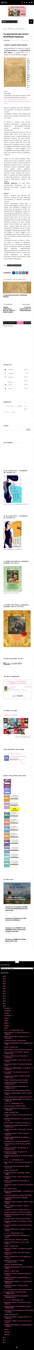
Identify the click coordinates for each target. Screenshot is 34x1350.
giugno (6, 1023)
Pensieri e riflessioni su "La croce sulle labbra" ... (16, 1242)
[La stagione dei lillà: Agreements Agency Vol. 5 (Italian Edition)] (16, 728)
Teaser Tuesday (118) (11, 1246)
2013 (4, 1337)
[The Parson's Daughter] (9, 723)
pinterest (18, 381)
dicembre (7, 1008)
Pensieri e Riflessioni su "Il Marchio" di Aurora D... (16, 1181)
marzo (6, 1329)
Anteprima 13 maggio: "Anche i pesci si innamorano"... (16, 1126)
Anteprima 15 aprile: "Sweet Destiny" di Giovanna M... (17, 1278)
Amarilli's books (11, 715)
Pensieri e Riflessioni (10, 406)
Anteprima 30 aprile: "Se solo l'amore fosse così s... (18, 1225)
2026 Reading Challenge (15, 754)
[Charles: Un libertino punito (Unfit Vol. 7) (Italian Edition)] (9, 734)
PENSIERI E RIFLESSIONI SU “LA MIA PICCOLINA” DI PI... (18, 1156)
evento (26, 406)
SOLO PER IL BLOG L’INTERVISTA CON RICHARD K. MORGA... (18, 1311)
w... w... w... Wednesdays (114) (13, 1030)
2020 (4, 991)
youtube (18, 388)
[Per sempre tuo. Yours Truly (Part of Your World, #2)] (23, 723)
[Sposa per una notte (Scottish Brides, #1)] (19, 733)
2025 (4, 979)
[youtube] (29, 2)
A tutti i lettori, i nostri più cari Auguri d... (17, 1123)
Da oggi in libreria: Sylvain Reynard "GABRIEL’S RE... (15, 1292)
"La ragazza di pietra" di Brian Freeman (17, 1210)
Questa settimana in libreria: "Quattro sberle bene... (16, 1052)
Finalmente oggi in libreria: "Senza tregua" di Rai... (18, 1093)
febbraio (7, 1332)
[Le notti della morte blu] (9, 728)
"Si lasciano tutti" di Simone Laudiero (16, 1239)
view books (23, 763)
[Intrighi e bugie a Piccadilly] (19, 728)
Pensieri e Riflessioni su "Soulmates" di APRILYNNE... (16, 1109)
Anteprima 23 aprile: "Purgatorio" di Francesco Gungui (15, 1152)
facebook (27, 322)
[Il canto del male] (26, 723)
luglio (6, 1020)
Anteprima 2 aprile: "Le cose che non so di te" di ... (17, 1321)
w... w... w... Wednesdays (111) (13, 1233)
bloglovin (18, 369)
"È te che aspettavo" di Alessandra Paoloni (18, 1289)
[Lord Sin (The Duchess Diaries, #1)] (23, 734)
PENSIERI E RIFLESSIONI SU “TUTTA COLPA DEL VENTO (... (18, 1267)
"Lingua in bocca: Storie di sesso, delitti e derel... (17, 1144)
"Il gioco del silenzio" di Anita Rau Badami (17, 1212)
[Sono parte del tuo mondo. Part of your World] (16, 723)
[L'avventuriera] (5, 733)
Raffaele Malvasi (19, 28)
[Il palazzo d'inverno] (5, 728)
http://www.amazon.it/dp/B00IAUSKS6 (16, 99)
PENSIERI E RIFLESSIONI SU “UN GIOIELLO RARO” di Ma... (16, 1138)
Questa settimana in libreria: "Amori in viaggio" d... (16, 1206)
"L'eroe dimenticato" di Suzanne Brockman (18, 1097)
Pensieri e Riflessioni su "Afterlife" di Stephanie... (16, 1056)
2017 (4, 998)
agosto (6, 1018)
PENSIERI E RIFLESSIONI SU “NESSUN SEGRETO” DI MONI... (18, 1325)
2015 (4, 1003)
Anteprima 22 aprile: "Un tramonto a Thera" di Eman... (18, 1221)
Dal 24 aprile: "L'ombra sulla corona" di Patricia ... (16, 1072)
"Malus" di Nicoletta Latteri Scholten (16, 1080)
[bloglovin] (31, 2)
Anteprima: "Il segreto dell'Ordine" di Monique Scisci (16, 1087)
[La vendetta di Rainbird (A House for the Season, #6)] (23, 728)
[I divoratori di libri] (12, 733)
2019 (4, 993)
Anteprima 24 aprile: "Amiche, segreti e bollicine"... (17, 1134)
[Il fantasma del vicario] (12, 728)
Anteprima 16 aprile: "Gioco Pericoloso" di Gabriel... (17, 1177)
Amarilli (11, 756)
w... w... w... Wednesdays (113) (13, 1103)
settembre (8, 1015)
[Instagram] (22, 2)
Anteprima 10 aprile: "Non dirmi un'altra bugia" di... (17, 1253)
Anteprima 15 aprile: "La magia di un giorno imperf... (18, 1249)
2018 (4, 996)
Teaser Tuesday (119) (11, 1170)
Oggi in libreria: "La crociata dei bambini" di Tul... (18, 1163)
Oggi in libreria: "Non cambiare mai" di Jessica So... (16, 1037)
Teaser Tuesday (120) (11, 1112)
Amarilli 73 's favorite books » (23, 737)
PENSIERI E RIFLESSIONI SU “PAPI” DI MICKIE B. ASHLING (18, 1215)
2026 (4, 976)
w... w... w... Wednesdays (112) (13, 1160)
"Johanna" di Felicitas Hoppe (13, 1264)
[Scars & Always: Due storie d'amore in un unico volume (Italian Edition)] (5, 723)
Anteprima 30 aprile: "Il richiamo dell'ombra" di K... (18, 1064)
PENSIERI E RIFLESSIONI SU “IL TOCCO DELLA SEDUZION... (17, 1282)
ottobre (7, 1013)
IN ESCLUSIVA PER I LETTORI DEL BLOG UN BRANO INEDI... (17, 1307)
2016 (4, 1001)
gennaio (7, 1334)
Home (4, 28)
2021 (4, 989)
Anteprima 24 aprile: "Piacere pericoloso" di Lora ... (18, 1115)
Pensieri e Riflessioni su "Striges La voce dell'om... (17, 1229)
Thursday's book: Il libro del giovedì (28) (17, 1218)
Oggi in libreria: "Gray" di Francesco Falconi (18, 1049)
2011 (4, 1342)
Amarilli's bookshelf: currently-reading (17, 682)
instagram (18, 377)
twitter (18, 384)
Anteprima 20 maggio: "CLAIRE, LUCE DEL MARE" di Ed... (17, 1076)
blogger (20, 322)
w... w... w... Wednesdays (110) (13, 1300)
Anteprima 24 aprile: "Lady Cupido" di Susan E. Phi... (18, 1130)
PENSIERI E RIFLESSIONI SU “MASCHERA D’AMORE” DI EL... (16, 1296)
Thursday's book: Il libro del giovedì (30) (17, 1090)
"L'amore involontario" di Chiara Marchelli (17, 1195)
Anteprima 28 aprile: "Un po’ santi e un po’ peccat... (17, 1060)
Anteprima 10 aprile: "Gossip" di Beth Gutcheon (16, 1286)
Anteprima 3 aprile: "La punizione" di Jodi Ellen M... (17, 1303)
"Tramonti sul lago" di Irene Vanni (15, 1040)
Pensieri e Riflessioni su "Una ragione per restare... (17, 1257)
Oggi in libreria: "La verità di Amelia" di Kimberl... (16, 1033)
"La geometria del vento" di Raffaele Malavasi (15, 296)
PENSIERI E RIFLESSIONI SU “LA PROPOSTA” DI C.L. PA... (18, 1119)
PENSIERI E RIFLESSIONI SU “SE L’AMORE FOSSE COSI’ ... (18, 1043)
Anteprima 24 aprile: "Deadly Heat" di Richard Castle (16, 1148)
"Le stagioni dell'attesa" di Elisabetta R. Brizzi (17, 1236)
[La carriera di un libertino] (16, 733)
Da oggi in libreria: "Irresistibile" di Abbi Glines (17, 1173)
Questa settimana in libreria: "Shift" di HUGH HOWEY (18, 1202)
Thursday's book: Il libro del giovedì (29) (17, 1141)
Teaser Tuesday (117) (11, 1314)
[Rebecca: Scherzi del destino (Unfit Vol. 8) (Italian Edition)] (26, 728)
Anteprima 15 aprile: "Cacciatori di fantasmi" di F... (18, 1185)
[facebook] (24, 2)
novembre (7, 1010)
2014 (4, 1006)
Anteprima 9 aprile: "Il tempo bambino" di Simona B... (17, 1317)
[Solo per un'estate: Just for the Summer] (19, 723)
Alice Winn (11, 688)
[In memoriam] (6, 691)
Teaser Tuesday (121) (11, 1047)
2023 (4, 984)
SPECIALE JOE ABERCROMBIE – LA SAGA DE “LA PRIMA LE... (18, 1068)
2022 (4, 986)
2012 (4, 1340)
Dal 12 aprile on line (10, 1189)
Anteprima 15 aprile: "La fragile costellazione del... (14, 1261)
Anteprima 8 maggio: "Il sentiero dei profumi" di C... (16, 1083)
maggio (7, 1025)
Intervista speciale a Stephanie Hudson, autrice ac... (17, 1167)
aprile (6, 1028)
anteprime (10, 28)
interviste (7, 412)
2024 (4, 981)
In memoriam (12, 687)
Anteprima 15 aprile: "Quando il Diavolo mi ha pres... (17, 1274)
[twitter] (26, 2)
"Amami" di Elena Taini (11, 1271)
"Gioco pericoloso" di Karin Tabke (15, 1106)
